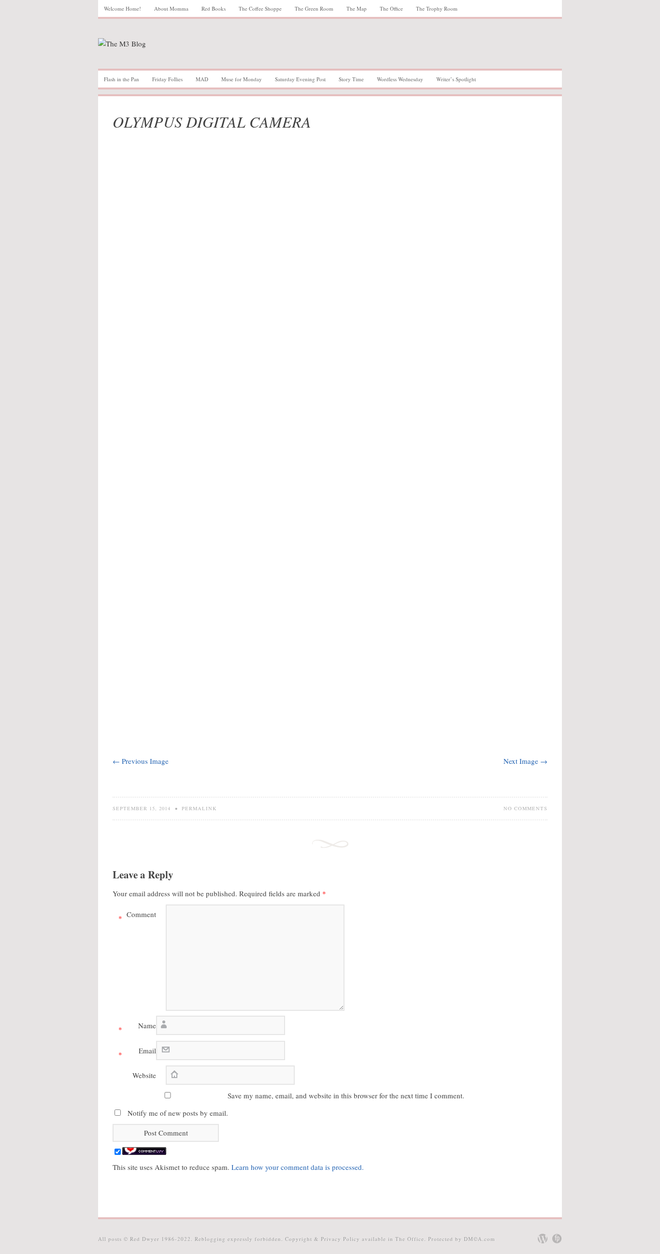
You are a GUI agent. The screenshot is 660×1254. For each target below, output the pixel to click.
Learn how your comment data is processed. (297, 1167)
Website (144, 1075)
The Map (356, 8)
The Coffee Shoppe (260, 8)
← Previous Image (141, 761)
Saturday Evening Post (300, 79)
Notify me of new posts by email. (178, 1113)
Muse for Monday (241, 79)
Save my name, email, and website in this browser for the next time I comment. (346, 1095)
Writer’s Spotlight (456, 79)
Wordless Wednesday (400, 79)
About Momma (171, 8)
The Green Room (314, 8)
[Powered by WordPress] (542, 1238)
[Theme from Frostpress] (557, 1238)
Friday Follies (167, 79)
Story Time (351, 79)
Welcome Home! (122, 8)
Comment (137, 916)
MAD (202, 79)
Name (137, 1027)
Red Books (213, 8)
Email (137, 1052)
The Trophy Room (437, 8)
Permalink (199, 808)
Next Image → (525, 761)
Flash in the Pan (121, 79)
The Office (391, 8)
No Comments (525, 808)
